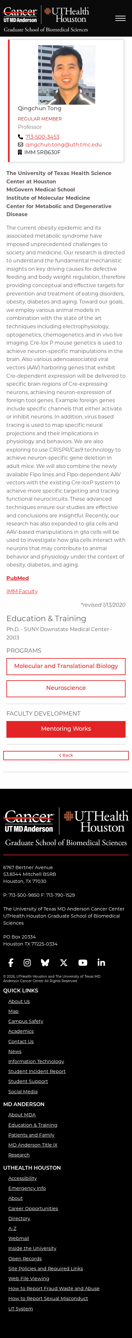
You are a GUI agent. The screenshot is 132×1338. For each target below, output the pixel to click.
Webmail (18, 1239)
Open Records (25, 1259)
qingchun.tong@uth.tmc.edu (64, 145)
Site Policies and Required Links (45, 1269)
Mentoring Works (66, 729)
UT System (20, 1309)
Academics (21, 1031)
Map (13, 1011)
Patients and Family (31, 1135)
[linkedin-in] (101, 963)
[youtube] (82, 963)
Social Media (22, 1092)
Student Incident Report (37, 1072)
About (15, 1198)
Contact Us (21, 1042)
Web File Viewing (28, 1279)
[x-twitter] (64, 963)
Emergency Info (27, 1188)
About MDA (22, 1115)
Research (19, 1155)
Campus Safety (25, 1021)
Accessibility (22, 1178)
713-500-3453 (42, 137)
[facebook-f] (10, 963)
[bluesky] (45, 963)
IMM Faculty (22, 591)
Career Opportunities (33, 1209)
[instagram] (27, 963)
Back (67, 755)
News (14, 1052)
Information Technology (36, 1062)
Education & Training (32, 1125)
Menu (120, 18)
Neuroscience (66, 688)
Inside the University (32, 1248)
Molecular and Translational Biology (66, 667)
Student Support (28, 1081)
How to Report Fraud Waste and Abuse (54, 1289)
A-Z (12, 1229)
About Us (19, 1001)
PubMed (17, 578)
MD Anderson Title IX (32, 1145)
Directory (19, 1219)
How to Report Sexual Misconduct (48, 1299)
